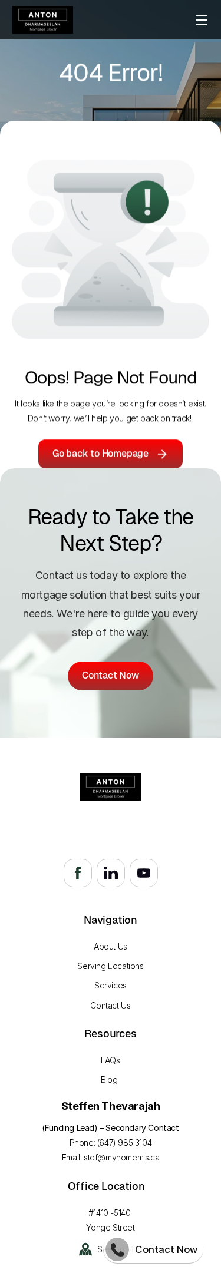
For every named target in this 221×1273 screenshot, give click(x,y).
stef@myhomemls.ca (121, 1157)
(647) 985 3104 (124, 1143)
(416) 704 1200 (110, 822)
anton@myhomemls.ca (111, 837)
